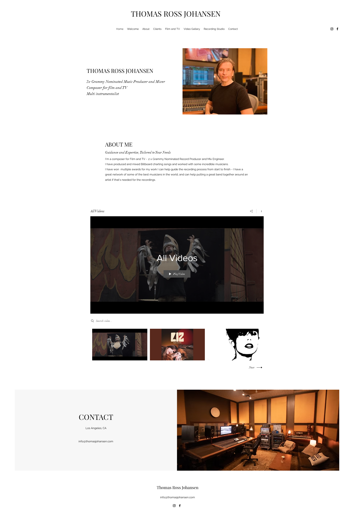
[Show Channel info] (260, 211)
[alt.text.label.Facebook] (337, 29)
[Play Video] (120, 344)
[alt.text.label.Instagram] (332, 29)
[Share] (251, 211)
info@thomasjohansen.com (96, 441)
